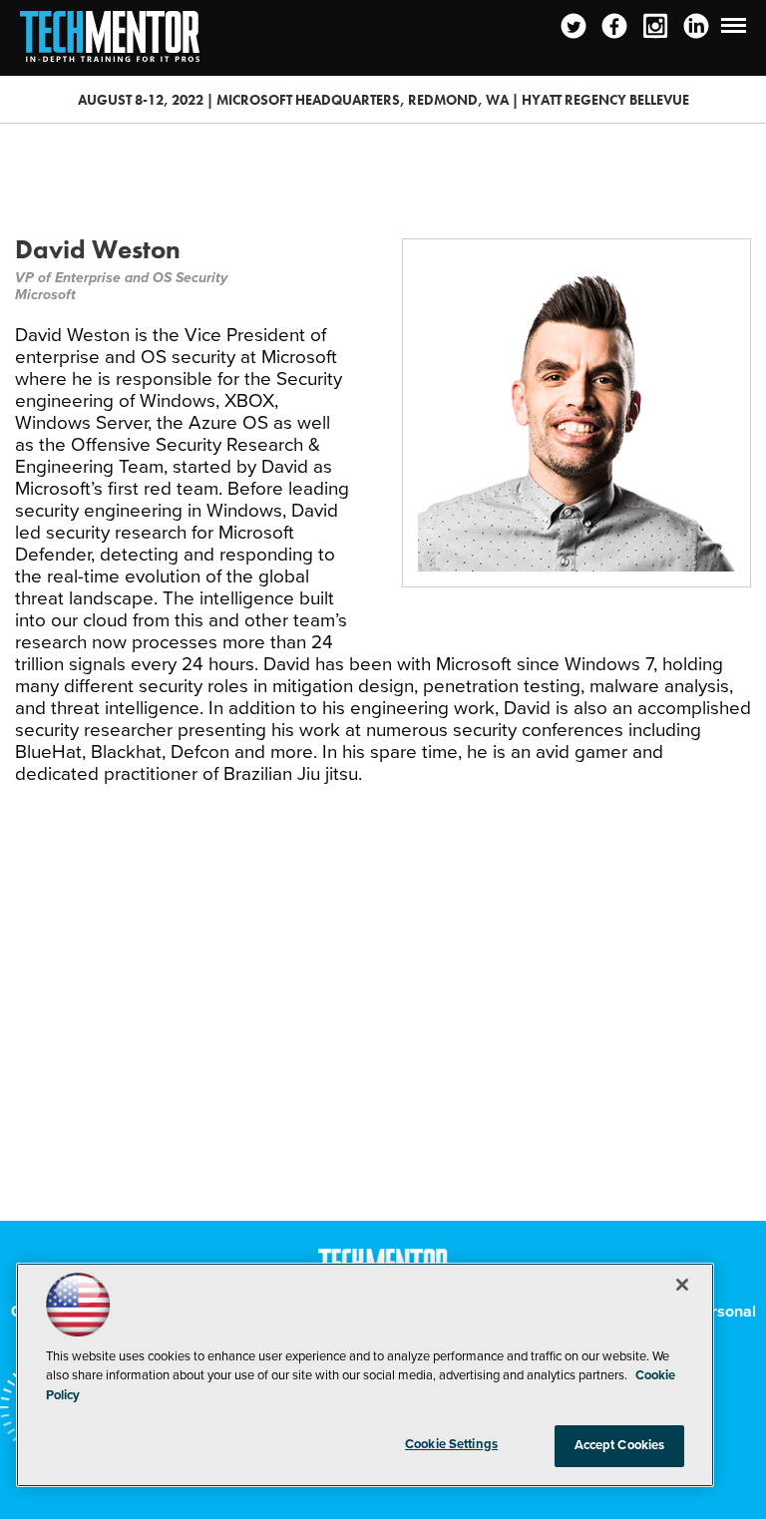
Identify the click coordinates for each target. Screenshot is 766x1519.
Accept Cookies (619, 1445)
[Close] (682, 1285)
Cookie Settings (451, 1444)
